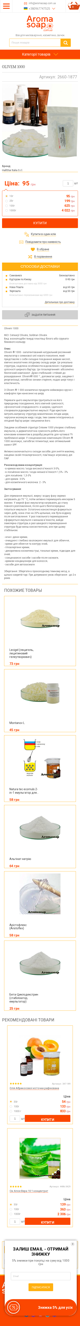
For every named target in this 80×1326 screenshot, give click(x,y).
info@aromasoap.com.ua (42, 3)
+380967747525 (39, 8)
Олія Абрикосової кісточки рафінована (34, 1088)
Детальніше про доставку (60, 302)
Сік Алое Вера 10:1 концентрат (29, 1190)
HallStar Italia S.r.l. (12, 170)
